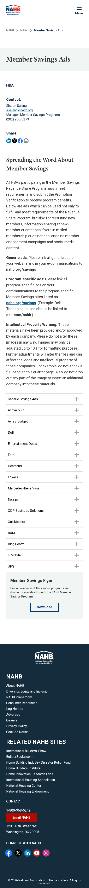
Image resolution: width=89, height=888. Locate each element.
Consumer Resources (21, 703)
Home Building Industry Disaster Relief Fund (38, 762)
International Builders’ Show (26, 751)
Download (44, 607)
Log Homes (14, 709)
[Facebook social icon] (9, 853)
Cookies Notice (17, 732)
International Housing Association (30, 780)
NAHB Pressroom (19, 697)
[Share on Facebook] (20, 140)
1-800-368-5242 (18, 810)
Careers (12, 720)
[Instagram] (46, 853)
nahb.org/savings (21, 303)
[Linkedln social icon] (28, 853)
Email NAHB (21, 817)
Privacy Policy (16, 726)
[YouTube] (37, 853)
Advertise (13, 715)
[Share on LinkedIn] (8, 140)
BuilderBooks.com (19, 757)
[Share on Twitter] (14, 140)
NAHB (10, 30)
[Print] (26, 140)
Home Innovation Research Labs (29, 774)
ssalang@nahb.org (19, 110)
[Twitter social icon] (18, 853)
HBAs (24, 30)
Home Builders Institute (23, 768)
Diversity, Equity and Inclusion (27, 691)
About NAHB (15, 686)
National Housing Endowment (27, 791)
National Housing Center (23, 786)
